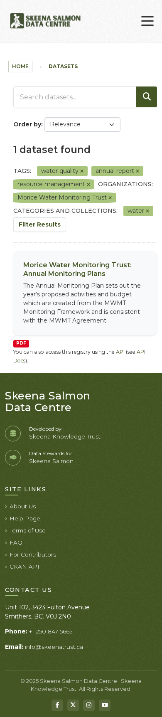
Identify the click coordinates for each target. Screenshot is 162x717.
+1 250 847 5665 (50, 631)
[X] (73, 705)
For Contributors (33, 554)
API (120, 352)
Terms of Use (28, 530)
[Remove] (81, 171)
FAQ (16, 542)
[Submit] (146, 96)
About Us (23, 506)
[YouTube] (104, 705)
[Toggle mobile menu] (147, 21)
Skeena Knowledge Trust (65, 436)
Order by (27, 124)
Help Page (25, 518)
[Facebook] (57, 705)
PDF (21, 343)
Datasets (63, 66)
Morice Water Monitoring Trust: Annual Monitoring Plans (77, 269)
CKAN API (24, 566)
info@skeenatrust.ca (54, 646)
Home (20, 66)
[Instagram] (89, 705)
